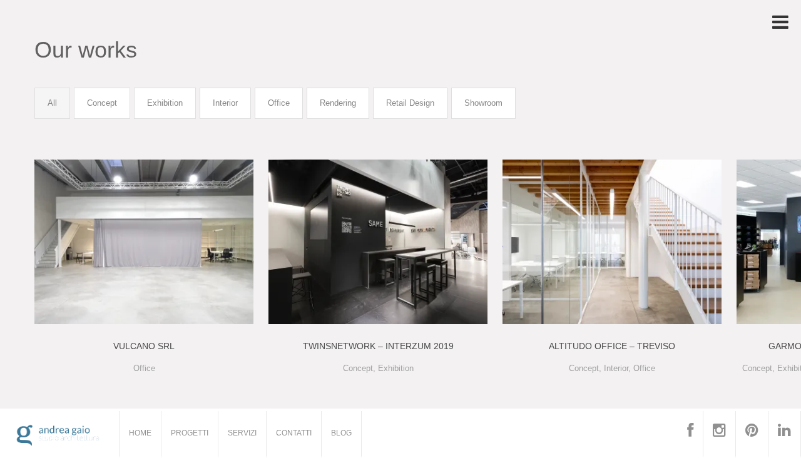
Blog (341, 433)
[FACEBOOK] (690, 434)
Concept (102, 103)
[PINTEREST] (752, 434)
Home (140, 433)
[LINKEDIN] (784, 434)
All (52, 103)
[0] (143, 241)
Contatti (294, 433)
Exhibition (165, 103)
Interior (225, 103)
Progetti (189, 433)
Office (279, 103)
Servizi (242, 433)
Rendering (338, 103)
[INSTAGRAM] (719, 434)
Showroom (483, 103)
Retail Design (410, 103)
